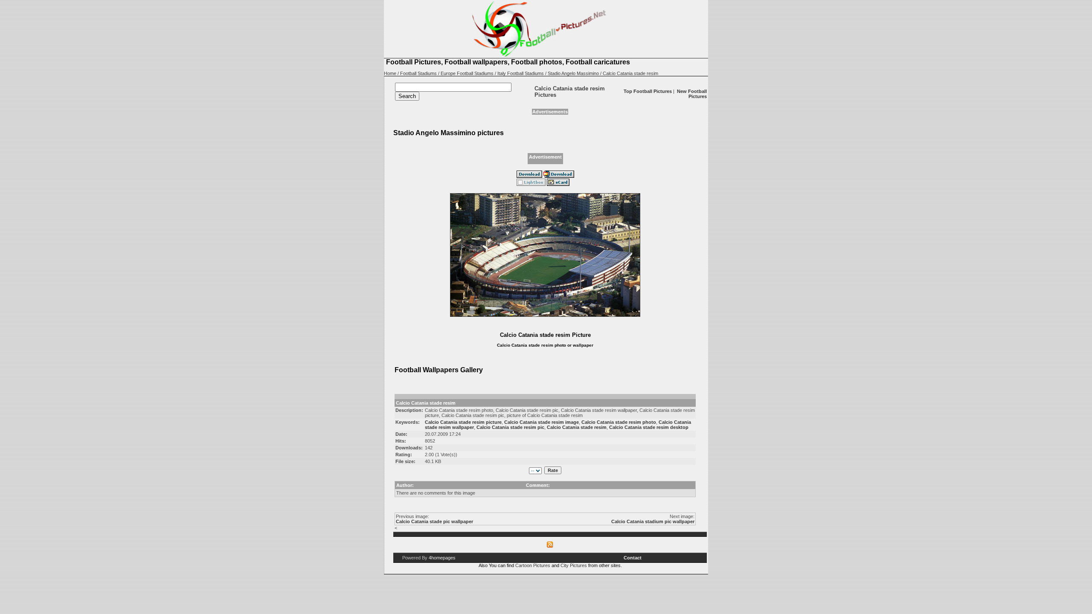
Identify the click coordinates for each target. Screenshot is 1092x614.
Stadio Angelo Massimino (573, 73)
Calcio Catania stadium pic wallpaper (652, 521)
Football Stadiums (418, 73)
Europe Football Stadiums (467, 73)
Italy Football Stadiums (520, 73)
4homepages (442, 557)
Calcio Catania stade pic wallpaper (434, 521)
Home (390, 73)
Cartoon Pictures (532, 565)
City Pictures (574, 565)
